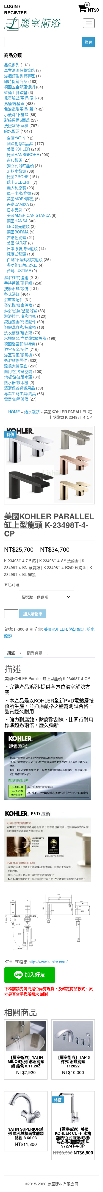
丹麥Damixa (18, 204)
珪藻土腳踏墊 (15, 92)
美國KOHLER (18, 149)
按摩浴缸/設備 (16, 288)
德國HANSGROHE (23, 154)
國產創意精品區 (20, 143)
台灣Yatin (16, 138)
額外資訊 (34, 652)
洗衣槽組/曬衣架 (18, 332)
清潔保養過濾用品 (19, 388)
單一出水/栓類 (19, 193)
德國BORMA (18, 232)
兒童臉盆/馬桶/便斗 (20, 98)
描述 (11, 652)
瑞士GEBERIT (19, 182)
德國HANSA (17, 220)
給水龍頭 (12, 131)
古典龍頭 (14, 160)
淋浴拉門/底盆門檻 (20, 316)
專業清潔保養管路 (19, 70)
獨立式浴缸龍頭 (20, 165)
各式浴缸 (12, 294)
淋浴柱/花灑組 (16, 277)
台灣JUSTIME (19, 270)
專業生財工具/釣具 (20, 393)
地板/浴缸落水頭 (18, 377)
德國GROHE (18, 176)
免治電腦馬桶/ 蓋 (18, 109)
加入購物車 (32, 613)
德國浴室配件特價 (19, 343)
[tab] (13, 652)
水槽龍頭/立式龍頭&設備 (25, 338)
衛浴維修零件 (15, 360)
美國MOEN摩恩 (20, 198)
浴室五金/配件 (16, 349)
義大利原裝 (16, 187)
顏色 (9, 593)
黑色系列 (12, 64)
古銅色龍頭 (16, 237)
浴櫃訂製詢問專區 (19, 75)
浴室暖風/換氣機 (18, 354)
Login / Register (15, 9)
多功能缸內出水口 (22, 265)
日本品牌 (14, 209)
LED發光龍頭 (18, 226)
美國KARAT (17, 243)
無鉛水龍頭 (16, 171)
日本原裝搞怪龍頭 (22, 248)
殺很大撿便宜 (15, 366)
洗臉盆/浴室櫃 (16, 125)
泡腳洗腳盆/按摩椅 (20, 327)
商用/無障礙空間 (18, 371)
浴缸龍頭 (77, 629)
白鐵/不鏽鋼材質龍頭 (25, 259)
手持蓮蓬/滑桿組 (18, 283)
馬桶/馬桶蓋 (14, 103)
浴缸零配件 (13, 299)
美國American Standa (29, 215)
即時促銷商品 (15, 81)
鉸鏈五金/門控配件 (20, 321)
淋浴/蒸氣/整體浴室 (20, 310)
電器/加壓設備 (16, 399)
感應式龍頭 (16, 254)
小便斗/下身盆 (16, 114)
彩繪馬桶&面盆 (17, 120)
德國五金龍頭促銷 (19, 87)
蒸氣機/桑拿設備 (18, 305)
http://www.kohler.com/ (48, 961)
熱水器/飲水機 (16, 382)
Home (14, 411)
